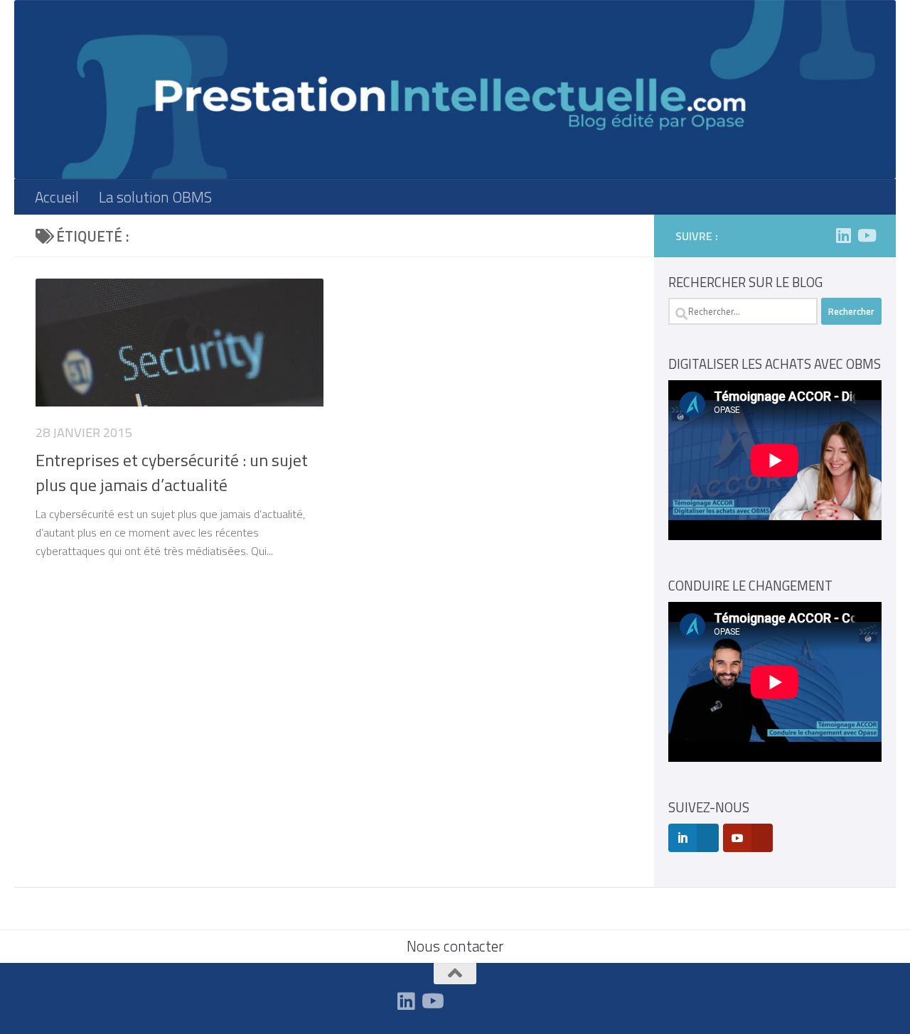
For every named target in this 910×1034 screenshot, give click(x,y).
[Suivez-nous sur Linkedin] (843, 235)
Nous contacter (455, 946)
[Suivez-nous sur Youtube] (865, 235)
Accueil (57, 196)
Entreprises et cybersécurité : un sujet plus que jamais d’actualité (172, 472)
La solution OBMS (155, 196)
